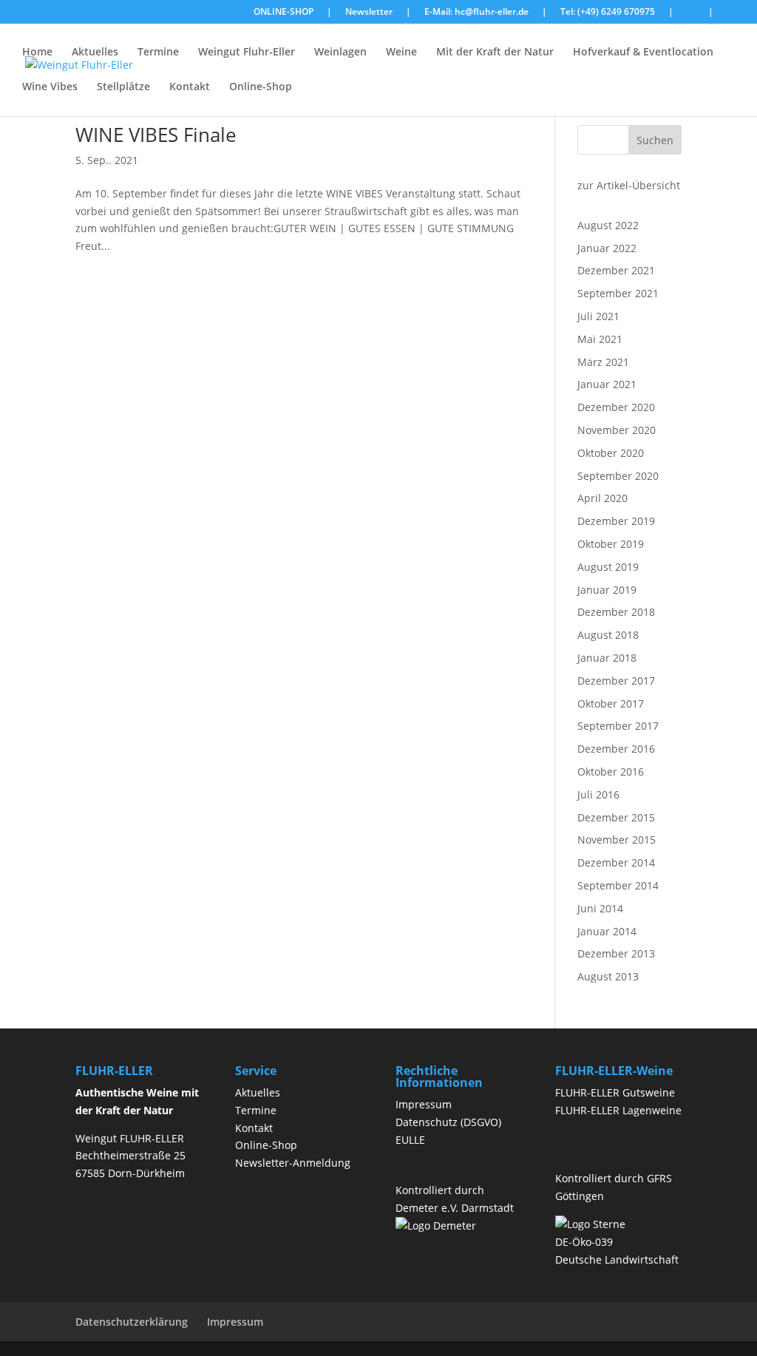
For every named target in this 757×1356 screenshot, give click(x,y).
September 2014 (618, 885)
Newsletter (369, 12)
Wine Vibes (50, 87)
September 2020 (618, 476)
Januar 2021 (607, 384)
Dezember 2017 (616, 681)
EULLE (410, 1140)
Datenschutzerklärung (131, 1322)
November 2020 (616, 430)
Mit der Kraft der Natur (495, 52)
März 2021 (603, 362)
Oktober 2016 (610, 772)
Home (37, 52)
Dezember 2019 (616, 521)
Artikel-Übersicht (638, 185)
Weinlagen (340, 52)
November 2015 (616, 840)
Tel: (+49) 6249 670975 (607, 12)
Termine (158, 52)
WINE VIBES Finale (156, 134)
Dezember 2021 (616, 270)
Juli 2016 (598, 794)
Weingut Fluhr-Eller (246, 52)
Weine (401, 52)
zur (585, 185)
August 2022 (608, 225)
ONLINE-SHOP (283, 12)
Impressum (424, 1104)
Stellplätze (123, 87)
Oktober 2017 (610, 703)
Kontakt (189, 87)
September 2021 (618, 293)
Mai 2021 (599, 339)
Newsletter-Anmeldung (292, 1163)
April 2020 (602, 498)
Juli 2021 (598, 316)
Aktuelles (95, 52)
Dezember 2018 (616, 612)
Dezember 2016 (616, 749)
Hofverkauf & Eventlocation (643, 52)
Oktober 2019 (610, 544)
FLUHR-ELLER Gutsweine (615, 1092)
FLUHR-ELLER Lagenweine (618, 1110)
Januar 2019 (607, 590)
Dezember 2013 (616, 953)
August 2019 (608, 567)
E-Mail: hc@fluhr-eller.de (476, 12)
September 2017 (618, 726)
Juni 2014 (600, 908)
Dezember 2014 (616, 862)
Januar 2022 (607, 248)
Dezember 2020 (616, 407)
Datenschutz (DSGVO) (448, 1122)
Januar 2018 (607, 658)
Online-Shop (260, 87)
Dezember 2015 (616, 817)
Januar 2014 (607, 931)
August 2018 (608, 635)
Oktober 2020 (610, 453)
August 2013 (608, 976)
